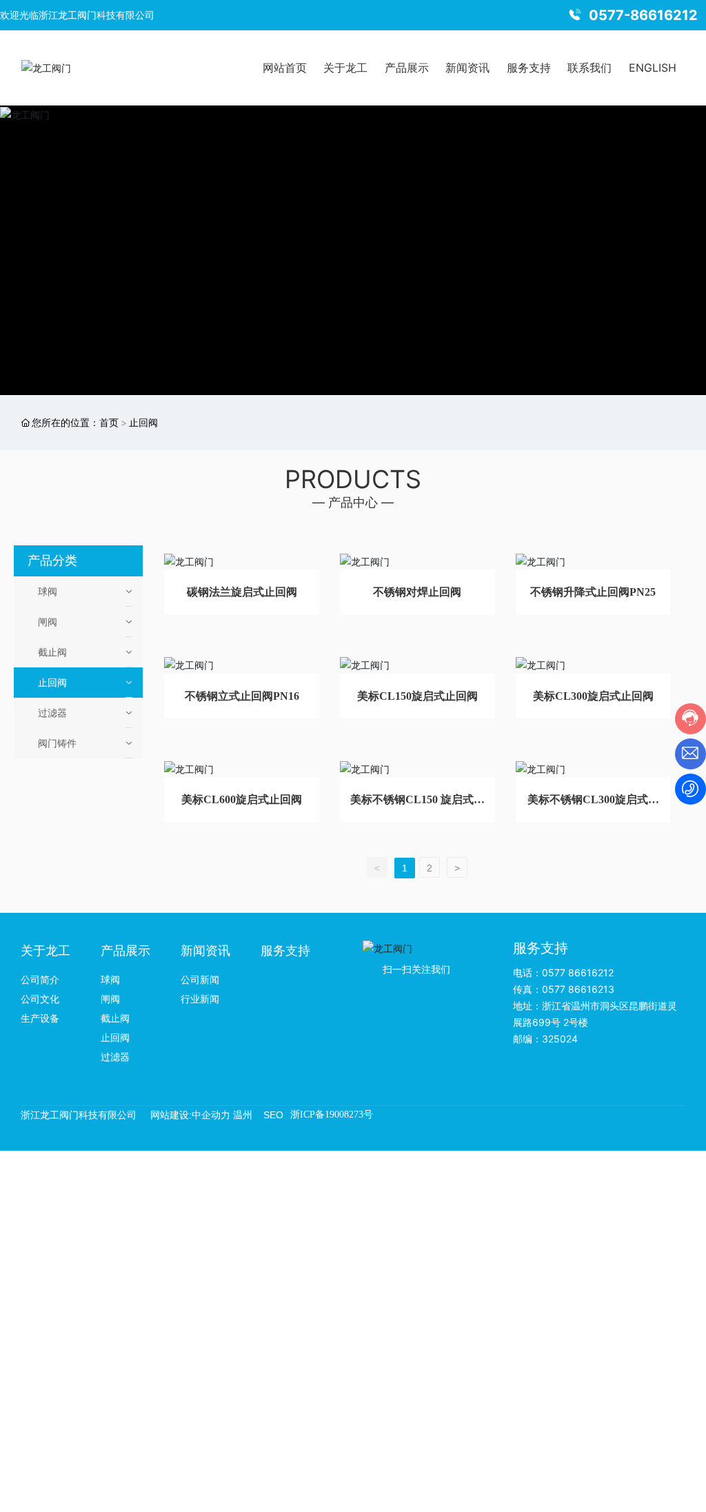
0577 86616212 (578, 972)
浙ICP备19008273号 (331, 1114)
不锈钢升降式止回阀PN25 (593, 592)
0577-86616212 (643, 15)
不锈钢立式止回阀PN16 (242, 696)
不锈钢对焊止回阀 (417, 592)
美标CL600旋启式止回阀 (241, 799)
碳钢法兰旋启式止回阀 (242, 592)
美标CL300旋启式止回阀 (593, 696)
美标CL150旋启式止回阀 (417, 696)
